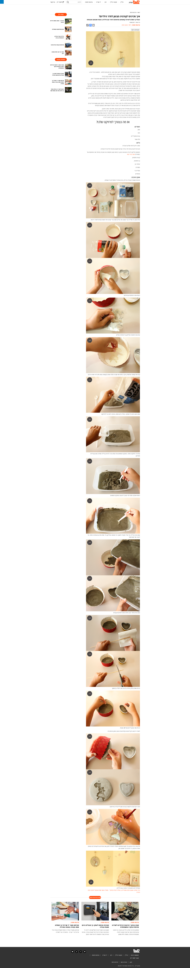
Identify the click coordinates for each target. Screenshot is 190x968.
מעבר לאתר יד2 (134, 958)
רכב (105, 2)
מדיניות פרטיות (115, 962)
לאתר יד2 (59, 2)
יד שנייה (98, 2)
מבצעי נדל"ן (113, 2)
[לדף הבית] (134, 2)
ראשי (139, 12)
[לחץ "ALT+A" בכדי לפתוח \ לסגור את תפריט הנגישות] (2, 2)
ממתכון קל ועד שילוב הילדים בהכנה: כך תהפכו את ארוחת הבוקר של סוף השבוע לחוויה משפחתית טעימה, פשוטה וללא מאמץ (126, 932)
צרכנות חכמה (89, 2)
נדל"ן (122, 2)
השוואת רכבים (135, 955)
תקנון (131, 962)
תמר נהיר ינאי (131, 154)
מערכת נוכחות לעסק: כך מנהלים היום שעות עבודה (95, 926)
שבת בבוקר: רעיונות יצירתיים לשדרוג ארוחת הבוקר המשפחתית (125, 926)
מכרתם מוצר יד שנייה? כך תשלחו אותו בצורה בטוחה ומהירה (67, 926)
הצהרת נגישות (124, 962)
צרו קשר (52, 2)
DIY (130, 25)
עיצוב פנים (125, 25)
